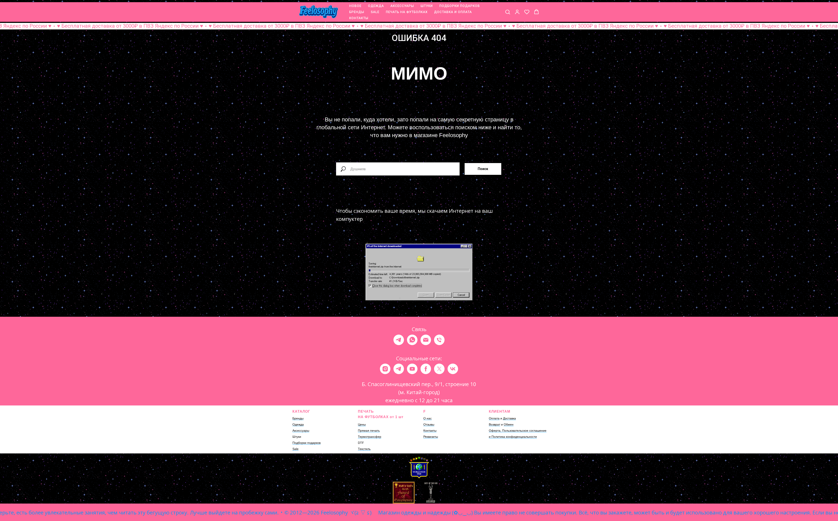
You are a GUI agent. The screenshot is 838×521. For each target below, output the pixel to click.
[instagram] (385, 369)
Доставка (509, 418)
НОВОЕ (355, 6)
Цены (362, 424)
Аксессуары (300, 430)
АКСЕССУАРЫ (402, 6)
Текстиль (364, 449)
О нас (427, 418)
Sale (295, 449)
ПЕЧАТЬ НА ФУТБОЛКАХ (407, 12)
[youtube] (412, 369)
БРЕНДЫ (356, 12)
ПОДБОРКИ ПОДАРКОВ (459, 6)
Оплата (494, 418)
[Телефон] (439, 340)
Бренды (298, 418)
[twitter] (439, 369)
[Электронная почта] (426, 340)
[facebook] (426, 369)
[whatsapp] (412, 340)
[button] (507, 11)
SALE (375, 12)
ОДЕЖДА (376, 6)
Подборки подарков (306, 442)
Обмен (508, 424)
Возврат (494, 424)
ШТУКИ (427, 6)
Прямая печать (369, 430)
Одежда (298, 424)
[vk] (453, 369)
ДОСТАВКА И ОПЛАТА (453, 12)
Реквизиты (430, 436)
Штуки (296, 436)
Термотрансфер (369, 436)
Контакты (429, 430)
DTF (361, 442)
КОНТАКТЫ (358, 18)
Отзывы (428, 424)
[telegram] (398, 340)
